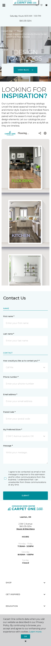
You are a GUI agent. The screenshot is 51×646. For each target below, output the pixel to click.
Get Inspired (13, 594)
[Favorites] (41, 5)
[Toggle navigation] (3, 5)
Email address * (10, 394)
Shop (9, 582)
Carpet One (7, 31)
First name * (8, 316)
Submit (25, 495)
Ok (25, 636)
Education (12, 606)
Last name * (8, 334)
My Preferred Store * (12, 429)
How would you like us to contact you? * (21, 361)
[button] (36, 5)
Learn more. (35, 631)
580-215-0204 (25, 21)
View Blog (23, 70)
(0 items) (46, 5)
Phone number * (10, 377)
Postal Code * (9, 412)
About (19, 31)
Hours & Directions (25, 529)
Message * (8, 446)
